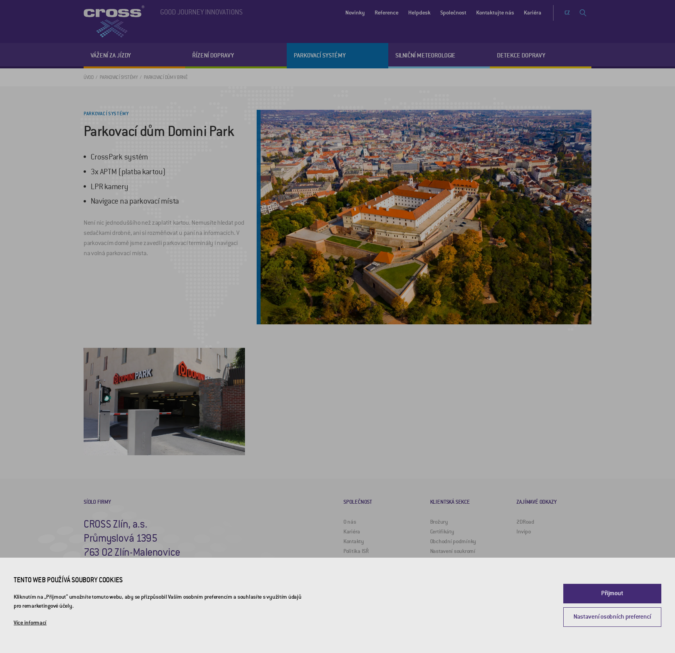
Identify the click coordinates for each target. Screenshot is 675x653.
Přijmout (612, 593)
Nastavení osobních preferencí (612, 617)
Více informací (30, 622)
